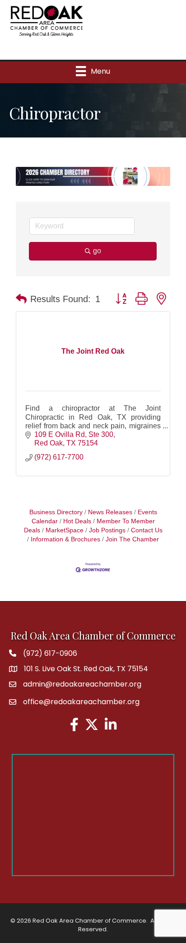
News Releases (110, 512)
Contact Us (147, 530)
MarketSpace (65, 530)
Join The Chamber (132, 539)
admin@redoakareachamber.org (82, 684)
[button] (21, 299)
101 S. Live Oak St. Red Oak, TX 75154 (86, 668)
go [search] (97, 251)
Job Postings (107, 530)
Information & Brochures (65, 539)
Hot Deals (77, 521)
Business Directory (56, 512)
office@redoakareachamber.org (81, 702)
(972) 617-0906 (50, 653)
